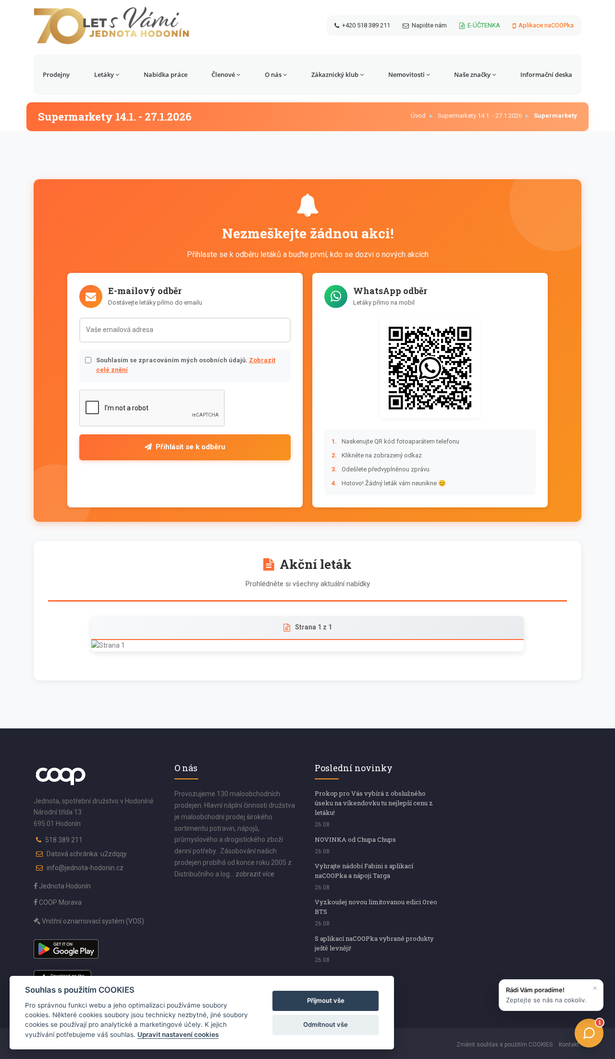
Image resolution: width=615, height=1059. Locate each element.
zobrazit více (254, 874)
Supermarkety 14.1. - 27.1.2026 (480, 115)
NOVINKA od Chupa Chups (355, 839)
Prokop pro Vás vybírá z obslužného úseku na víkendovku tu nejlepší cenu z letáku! (374, 803)
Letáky (104, 74)
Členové (223, 74)
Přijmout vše (325, 1000)
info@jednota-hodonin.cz (85, 868)
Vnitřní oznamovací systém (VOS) (92, 921)
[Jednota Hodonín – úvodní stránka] (111, 25)
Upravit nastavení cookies (178, 1034)
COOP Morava (59, 902)
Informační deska (546, 74)
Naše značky (472, 74)
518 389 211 (64, 840)
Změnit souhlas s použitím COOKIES (504, 1044)
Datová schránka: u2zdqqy (87, 854)
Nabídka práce (165, 74)
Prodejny (56, 74)
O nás (273, 74)
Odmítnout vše (325, 1024)
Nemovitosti (406, 74)
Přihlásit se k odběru (190, 447)
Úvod (418, 115)
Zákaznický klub (334, 74)
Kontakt (569, 1044)
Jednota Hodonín (64, 886)
